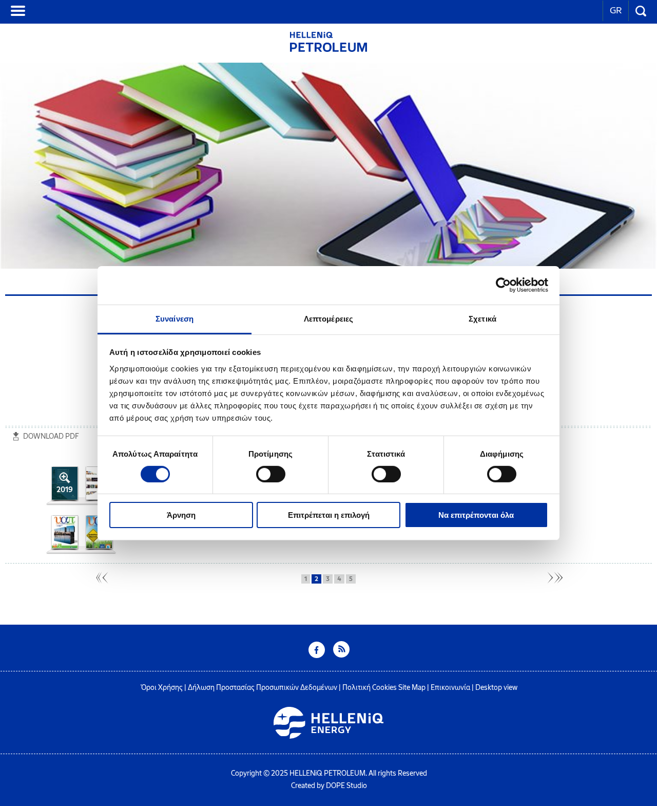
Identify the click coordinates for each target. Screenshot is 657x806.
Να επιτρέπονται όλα (476, 515)
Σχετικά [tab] (482, 318)
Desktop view (496, 687)
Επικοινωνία (450, 687)
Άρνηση (181, 515)
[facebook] (316, 655)
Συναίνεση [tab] (175, 318)
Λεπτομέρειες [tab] (328, 318)
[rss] (341, 655)
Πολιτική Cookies (369, 687)
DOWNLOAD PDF (51, 436)
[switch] (270, 474)
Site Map (412, 687)
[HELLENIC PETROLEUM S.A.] (328, 49)
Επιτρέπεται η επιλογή (329, 515)
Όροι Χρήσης (162, 687)
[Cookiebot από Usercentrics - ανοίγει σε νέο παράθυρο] (503, 285)
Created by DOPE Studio (329, 785)
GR (616, 10)
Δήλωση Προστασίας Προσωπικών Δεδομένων (262, 687)
